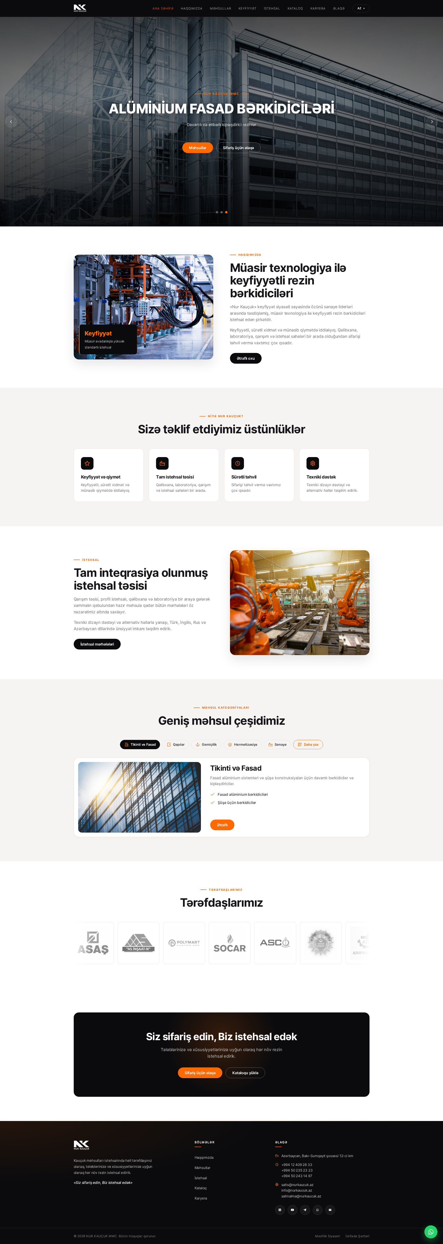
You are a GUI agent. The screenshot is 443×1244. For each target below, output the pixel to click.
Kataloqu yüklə (245, 1072)
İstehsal (272, 8)
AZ (361, 8)
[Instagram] (280, 1210)
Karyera (318, 8)
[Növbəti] (432, 121)
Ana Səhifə (163, 8)
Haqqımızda (192, 8)
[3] (226, 212)
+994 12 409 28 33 (296, 1164)
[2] (221, 212)
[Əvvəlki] (11, 121)
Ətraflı (222, 825)
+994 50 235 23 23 (297, 1170)
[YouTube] (292, 1210)
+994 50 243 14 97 (296, 1176)
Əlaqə (339, 8)
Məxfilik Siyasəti (327, 1236)
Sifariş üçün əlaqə (238, 155)
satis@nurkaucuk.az (297, 1184)
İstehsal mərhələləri (97, 644)
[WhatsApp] (318, 1210)
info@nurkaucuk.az (296, 1190)
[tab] (140, 744)
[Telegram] (305, 1210)
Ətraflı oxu (246, 358)
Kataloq (295, 8)
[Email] (330, 1210)
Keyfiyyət (247, 8)
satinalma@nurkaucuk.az (301, 1196)
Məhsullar (220, 8)
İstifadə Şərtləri (358, 1236)
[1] (217, 212)
